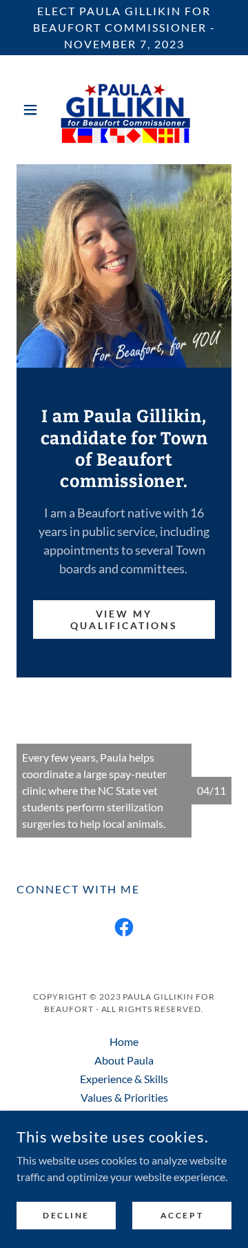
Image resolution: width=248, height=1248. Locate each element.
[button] (33, 109)
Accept (182, 1215)
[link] (124, 110)
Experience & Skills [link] (124, 1078)
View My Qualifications (124, 619)
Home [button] (124, 1041)
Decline (66, 1215)
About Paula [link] (124, 1060)
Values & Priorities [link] (124, 1097)
